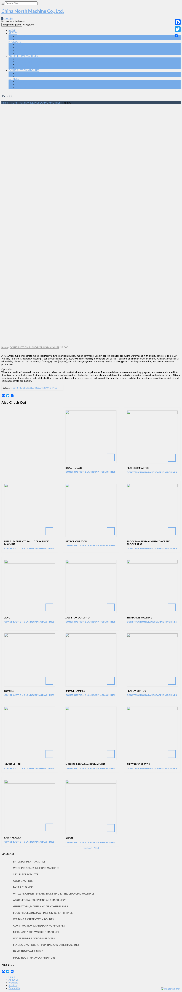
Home (4, 102)
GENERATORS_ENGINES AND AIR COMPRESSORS (42, 44)
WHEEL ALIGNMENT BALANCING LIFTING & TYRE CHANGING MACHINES (53, 893)
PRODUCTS (15, 41)
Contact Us (14, 988)
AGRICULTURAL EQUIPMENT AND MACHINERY (41, 61)
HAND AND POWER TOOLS (30, 50)
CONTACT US (23, 39)
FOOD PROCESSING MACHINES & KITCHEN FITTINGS (44, 64)
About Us (13, 979)
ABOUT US (21, 36)
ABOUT (13, 33)
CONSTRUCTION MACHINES (24, 70)
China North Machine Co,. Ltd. (32, 11)
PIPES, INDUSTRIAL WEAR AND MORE (36, 47)
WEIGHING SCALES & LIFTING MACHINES (36, 868)
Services (13, 985)
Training (20, 81)
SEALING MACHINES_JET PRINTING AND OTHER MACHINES (47, 53)
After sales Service (25, 87)
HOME (12, 30)
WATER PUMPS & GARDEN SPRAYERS (35, 67)
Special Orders (23, 84)
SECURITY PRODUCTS (25, 874)
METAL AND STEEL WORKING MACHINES (38, 58)
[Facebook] (177, 22)
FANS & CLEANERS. (23, 887)
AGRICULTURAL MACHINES (23, 56)
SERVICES (14, 78)
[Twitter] (177, 29)
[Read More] (91, 437)
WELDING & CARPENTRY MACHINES (35, 76)
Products (13, 982)
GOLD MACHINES (23, 880)
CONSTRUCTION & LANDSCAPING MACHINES (40, 73)
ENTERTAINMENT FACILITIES (29, 861)
